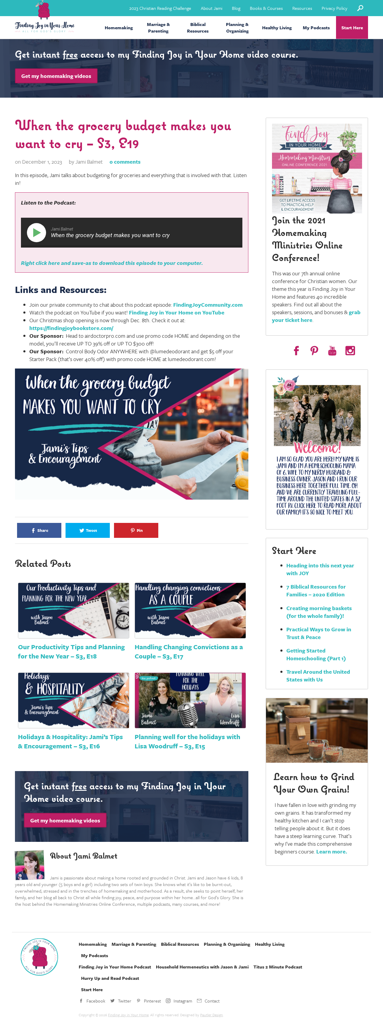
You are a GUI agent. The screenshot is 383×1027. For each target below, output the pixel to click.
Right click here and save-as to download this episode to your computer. (112, 263)
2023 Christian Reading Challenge (160, 8)
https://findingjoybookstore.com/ (71, 328)
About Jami (211, 8)
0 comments (125, 161)
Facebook (95, 1000)
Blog (236, 8)
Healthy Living (277, 27)
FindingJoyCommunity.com (208, 304)
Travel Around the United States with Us (318, 675)
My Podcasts (316, 27)
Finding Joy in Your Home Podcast (115, 966)
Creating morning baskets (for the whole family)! (319, 612)
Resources (302, 8)
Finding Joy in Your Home (128, 1014)
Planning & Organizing (237, 27)
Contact (212, 1000)
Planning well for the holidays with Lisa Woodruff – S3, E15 (187, 741)
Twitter (124, 1000)
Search (360, 8)
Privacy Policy (334, 8)
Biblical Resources (198, 27)
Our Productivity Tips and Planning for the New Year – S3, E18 (71, 651)
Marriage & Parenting (158, 27)
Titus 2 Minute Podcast (277, 966)
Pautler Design (211, 1014)
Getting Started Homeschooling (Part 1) (316, 654)
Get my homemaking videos (56, 76)
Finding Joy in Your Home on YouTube (176, 312)
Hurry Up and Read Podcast (110, 978)
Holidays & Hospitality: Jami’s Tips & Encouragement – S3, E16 (70, 741)
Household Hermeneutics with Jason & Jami (202, 966)
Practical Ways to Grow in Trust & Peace (318, 633)
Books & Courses (266, 8)
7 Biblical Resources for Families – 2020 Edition (316, 590)
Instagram (183, 1000)
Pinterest (152, 1000)
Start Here (352, 27)
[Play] (37, 232)
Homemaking (119, 27)
